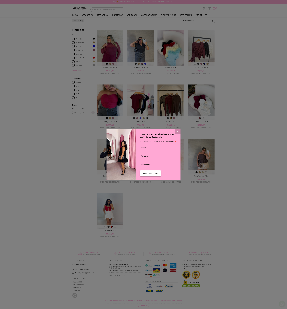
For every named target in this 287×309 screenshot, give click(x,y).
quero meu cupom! (150, 173)
